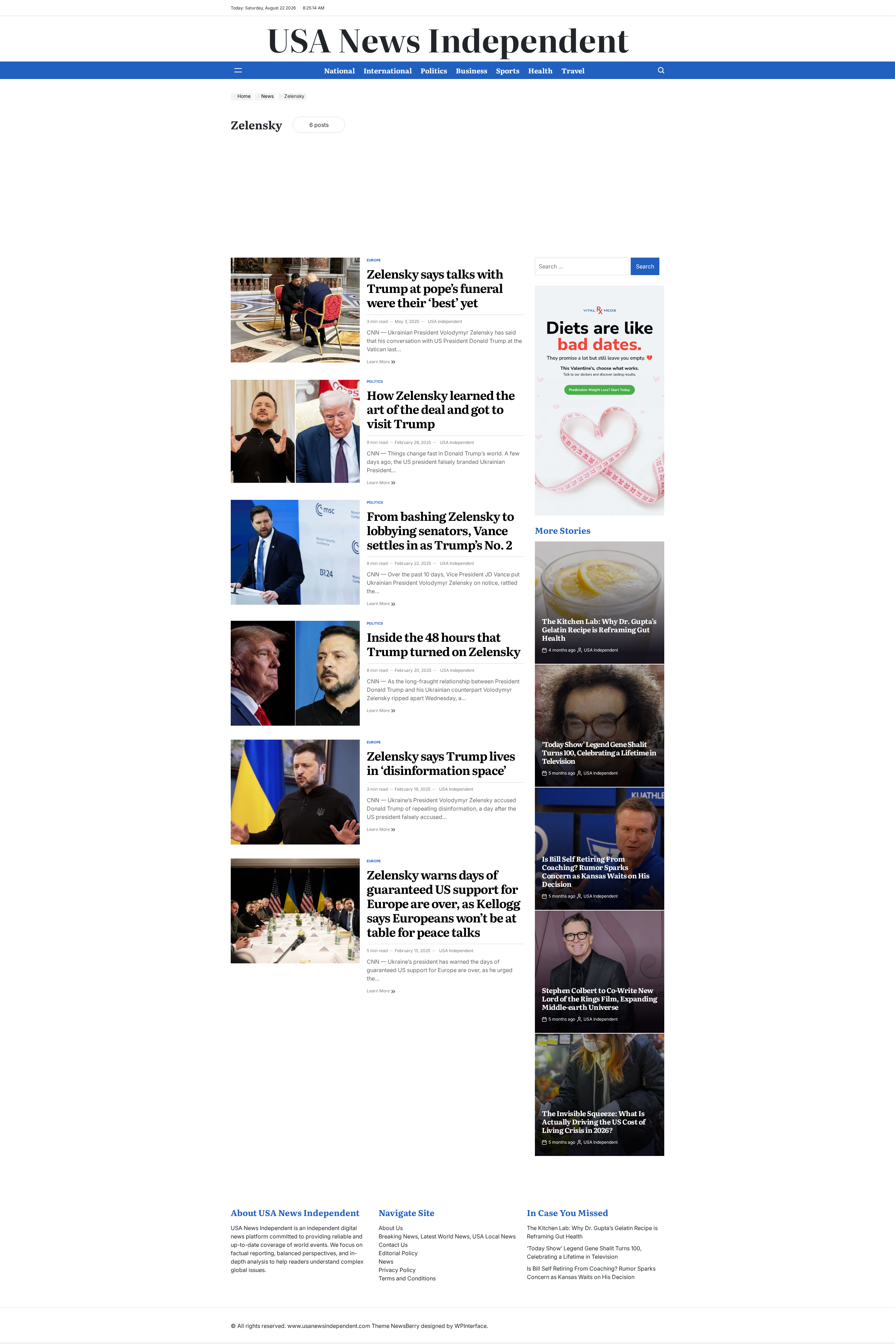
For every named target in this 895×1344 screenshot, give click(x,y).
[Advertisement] (447, 202)
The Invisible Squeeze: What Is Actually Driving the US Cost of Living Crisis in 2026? (594, 1121)
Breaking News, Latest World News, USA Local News (447, 1236)
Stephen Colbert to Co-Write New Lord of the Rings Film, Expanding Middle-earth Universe (599, 998)
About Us (391, 1227)
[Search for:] (583, 266)
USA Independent (445, 321)
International (388, 70)
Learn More (381, 361)
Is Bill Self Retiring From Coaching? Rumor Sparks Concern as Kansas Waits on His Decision (595, 871)
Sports (508, 70)
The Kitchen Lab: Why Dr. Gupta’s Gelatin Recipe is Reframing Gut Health (599, 629)
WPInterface (470, 1325)
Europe (374, 260)
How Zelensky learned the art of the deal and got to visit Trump (441, 409)
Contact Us (393, 1244)
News (386, 1261)
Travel (573, 70)
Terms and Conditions (407, 1278)
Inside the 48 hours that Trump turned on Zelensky (443, 644)
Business (471, 70)
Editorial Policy (398, 1253)
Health (540, 70)
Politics (434, 70)
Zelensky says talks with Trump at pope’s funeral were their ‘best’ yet (435, 288)
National (339, 70)
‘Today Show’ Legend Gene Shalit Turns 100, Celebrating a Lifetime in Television (599, 752)
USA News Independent (447, 39)
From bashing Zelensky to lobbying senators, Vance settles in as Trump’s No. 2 (440, 530)
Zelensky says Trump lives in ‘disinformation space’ (441, 762)
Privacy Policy (397, 1269)
